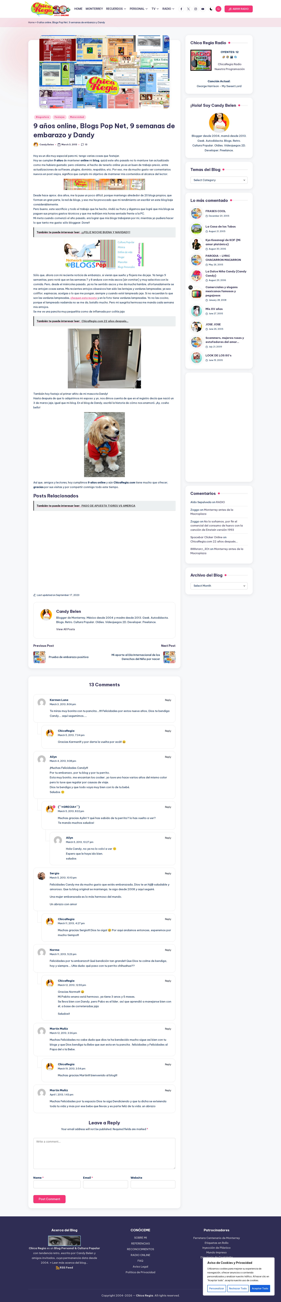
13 (86, 144)
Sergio (54, 873)
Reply (168, 700)
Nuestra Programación (230, 69)
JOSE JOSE (213, 324)
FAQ (140, 1261)
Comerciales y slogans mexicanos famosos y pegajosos (222, 291)
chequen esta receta (83, 297)
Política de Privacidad (140, 1272)
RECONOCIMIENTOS (140, 1249)
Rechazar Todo (238, 1288)
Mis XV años (214, 309)
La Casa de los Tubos (221, 226)
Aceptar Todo (260, 1288)
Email (88, 1177)
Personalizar (216, 1288)
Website (136, 1177)
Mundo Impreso (216, 1252)
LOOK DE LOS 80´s (218, 355)
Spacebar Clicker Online (206, 537)
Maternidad (77, 117)
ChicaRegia (66, 731)
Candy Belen (68, 611)
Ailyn (53, 757)
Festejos (60, 117)
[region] (238, 1276)
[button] (239, 9)
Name (38, 1177)
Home (31, 22)
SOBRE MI (140, 1237)
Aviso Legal (140, 1266)
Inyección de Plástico (216, 1248)
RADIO (220, 502)
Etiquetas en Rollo (216, 1243)
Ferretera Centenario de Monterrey (216, 1238)
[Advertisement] (104, 548)
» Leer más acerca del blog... (69, 1262)
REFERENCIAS (140, 1243)
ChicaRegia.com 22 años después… (214, 541)
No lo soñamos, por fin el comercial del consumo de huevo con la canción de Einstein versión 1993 (216, 526)
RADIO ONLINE (140, 1255)
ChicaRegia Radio (229, 64)
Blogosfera (42, 117)
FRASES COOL (216, 211)
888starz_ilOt (199, 549)
